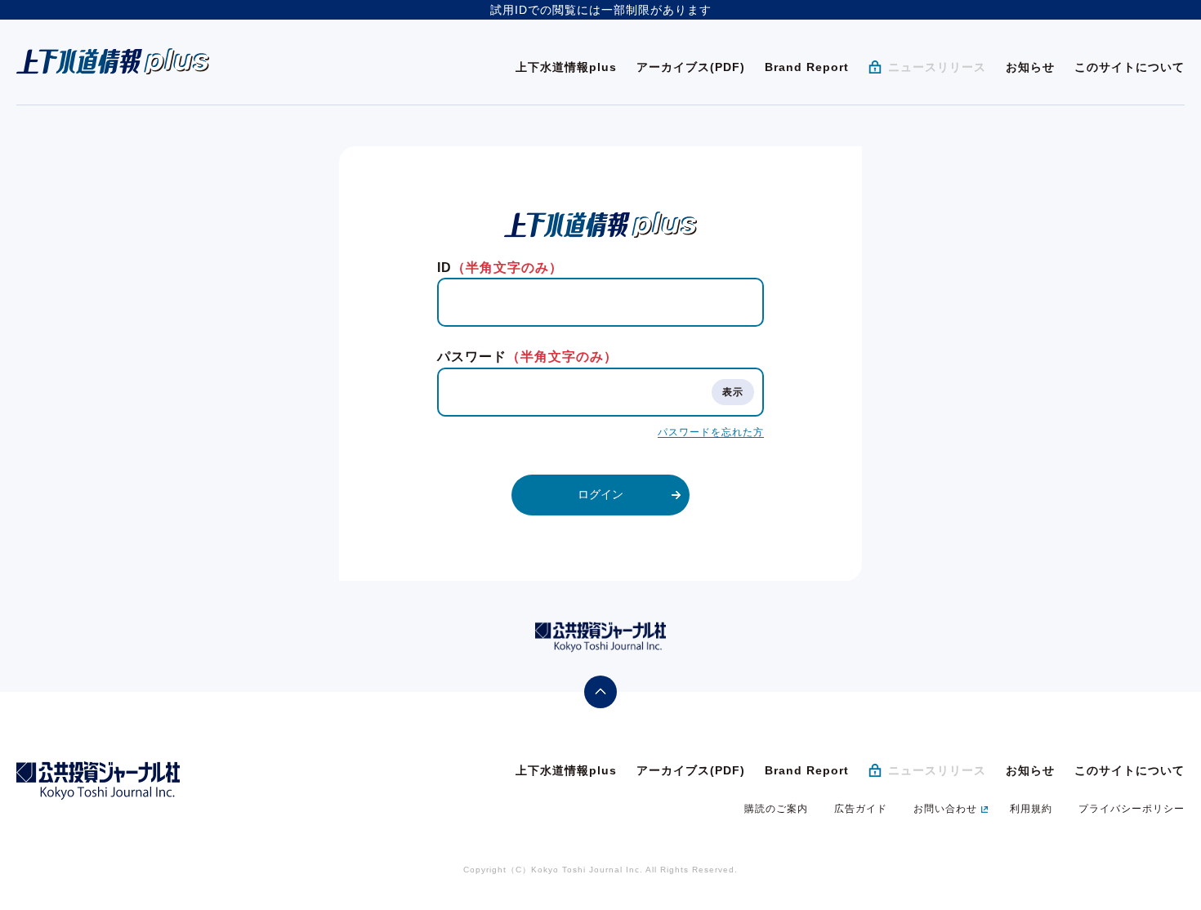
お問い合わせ (945, 808)
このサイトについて (1129, 67)
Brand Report (807, 67)
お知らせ (1030, 67)
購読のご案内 (776, 808)
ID (500, 267)
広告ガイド (860, 808)
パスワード (527, 357)
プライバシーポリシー (1131, 808)
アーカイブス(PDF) (690, 67)
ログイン (600, 494)
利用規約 (1031, 808)
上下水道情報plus (566, 67)
